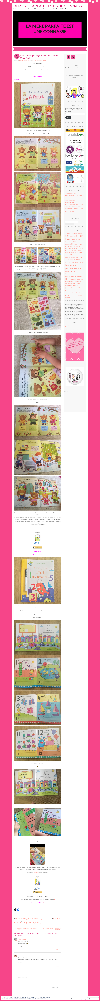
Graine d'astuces (22, 939)
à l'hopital (29, 918)
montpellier (77, 283)
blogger (79, 236)
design (66, 252)
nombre (34, 923)
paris (73, 287)
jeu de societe (78, 262)
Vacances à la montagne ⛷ (71, 193)
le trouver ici (40, 527)
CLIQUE (68, 117)
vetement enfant (75, 295)
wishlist (67, 297)
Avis (78, 233)
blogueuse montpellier (73, 246)
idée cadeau (76, 260)
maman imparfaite (76, 279)
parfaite (38, 923)
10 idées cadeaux (68, 233)
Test (73, 292)
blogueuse (74, 244)
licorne (80, 271)
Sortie (82, 290)
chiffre (27, 919)
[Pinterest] (73, 57)
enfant (31, 921)
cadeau (67, 248)
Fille (76, 257)
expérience (78, 255)
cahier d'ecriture (21, 919)
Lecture (77, 272)
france (79, 257)
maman (30, 923)
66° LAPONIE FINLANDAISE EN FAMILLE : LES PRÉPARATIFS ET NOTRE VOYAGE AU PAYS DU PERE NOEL (74, 210)
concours (68, 250)
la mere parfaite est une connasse (73, 268)
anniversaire (74, 233)
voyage (80, 295)
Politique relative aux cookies (40, 998)
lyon (78, 274)
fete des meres (72, 257)
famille (66, 257)
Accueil (18, 49)
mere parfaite (76, 281)
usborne (70, 295)
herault (70, 259)
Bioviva (80, 233)
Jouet (83, 262)
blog (33, 918)
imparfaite (35, 921)
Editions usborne (25, 921)
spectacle (67, 292)
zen (70, 297)
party (76, 287)
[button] (26, 255)
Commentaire (55, 987)
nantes (66, 285)
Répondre (58, 949)
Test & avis (25, 49)
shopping (77, 290)
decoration (79, 250)
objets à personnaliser (74, 285)
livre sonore (75, 274)
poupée (70, 290)
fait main (82, 255)
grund (66, 259)
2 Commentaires (57, 918)
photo (66, 290)
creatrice (74, 250)
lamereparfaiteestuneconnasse (39, 60)
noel (69, 285)
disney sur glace (72, 252)
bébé (80, 246)
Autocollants (23, 918)
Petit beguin (80, 287)
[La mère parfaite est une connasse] (50, 46)
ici (48, 896)
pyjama (72, 290)
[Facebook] (68, 57)
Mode (32, 49)
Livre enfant (22, 60)
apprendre (17, 918)
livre (27, 923)
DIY (77, 252)
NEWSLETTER (75, 105)
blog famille (73, 236)
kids (67, 265)
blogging (69, 239)
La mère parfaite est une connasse (48, 6)
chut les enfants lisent (76, 248)
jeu (75, 262)
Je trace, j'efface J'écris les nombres (28, 922)
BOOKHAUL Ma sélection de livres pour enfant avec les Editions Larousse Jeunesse (74, 200)
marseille (72, 281)
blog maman (76, 239)
